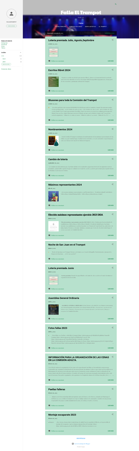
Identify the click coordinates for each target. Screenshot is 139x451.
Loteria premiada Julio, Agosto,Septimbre (71, 40)
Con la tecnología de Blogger (82, 444)
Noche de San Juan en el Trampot (66, 244)
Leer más (111, 61)
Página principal (60, 26)
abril (4, 62)
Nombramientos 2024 (60, 129)
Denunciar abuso (6, 69)
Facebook (4, 44)
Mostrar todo (109, 33)
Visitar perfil (11, 26)
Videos (3, 48)
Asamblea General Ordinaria (63, 298)
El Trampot (103, 26)
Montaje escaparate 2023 (62, 414)
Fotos (3, 46)
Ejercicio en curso (75, 26)
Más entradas (81, 438)
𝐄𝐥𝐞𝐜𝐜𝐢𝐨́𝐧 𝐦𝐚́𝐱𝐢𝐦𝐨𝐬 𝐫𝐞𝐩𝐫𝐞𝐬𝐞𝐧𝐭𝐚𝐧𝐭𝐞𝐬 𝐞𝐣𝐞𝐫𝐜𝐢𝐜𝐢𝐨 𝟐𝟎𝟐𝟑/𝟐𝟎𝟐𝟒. (75, 214)
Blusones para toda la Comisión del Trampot (72, 100)
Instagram (4, 43)
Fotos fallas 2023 (57, 328)
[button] (113, 40)
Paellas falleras (56, 389)
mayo (4, 59)
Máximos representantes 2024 (65, 184)
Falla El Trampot (81, 12)
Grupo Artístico (90, 26)
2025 (2, 56)
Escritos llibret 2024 (59, 70)
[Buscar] (116, 4)
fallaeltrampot (11, 22)
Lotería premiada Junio (61, 268)
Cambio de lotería (58, 159)
